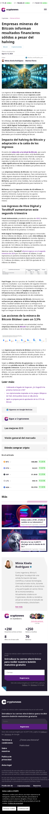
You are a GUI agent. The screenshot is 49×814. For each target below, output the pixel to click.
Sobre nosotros (6, 750)
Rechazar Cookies (9, 809)
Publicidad (24, 745)
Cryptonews (5, 18)
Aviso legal (7, 765)
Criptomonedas (23, 786)
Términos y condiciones (7, 741)
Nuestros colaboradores (39, 787)
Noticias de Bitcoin (15, 18)
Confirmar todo (23, 809)
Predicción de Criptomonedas (8, 787)
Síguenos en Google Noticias (20, 410)
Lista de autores (37, 621)
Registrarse (24, 678)
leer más (19, 607)
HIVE (38, 218)
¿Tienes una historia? (29, 740)
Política (24, 685)
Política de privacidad (7, 758)
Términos (34, 685)
